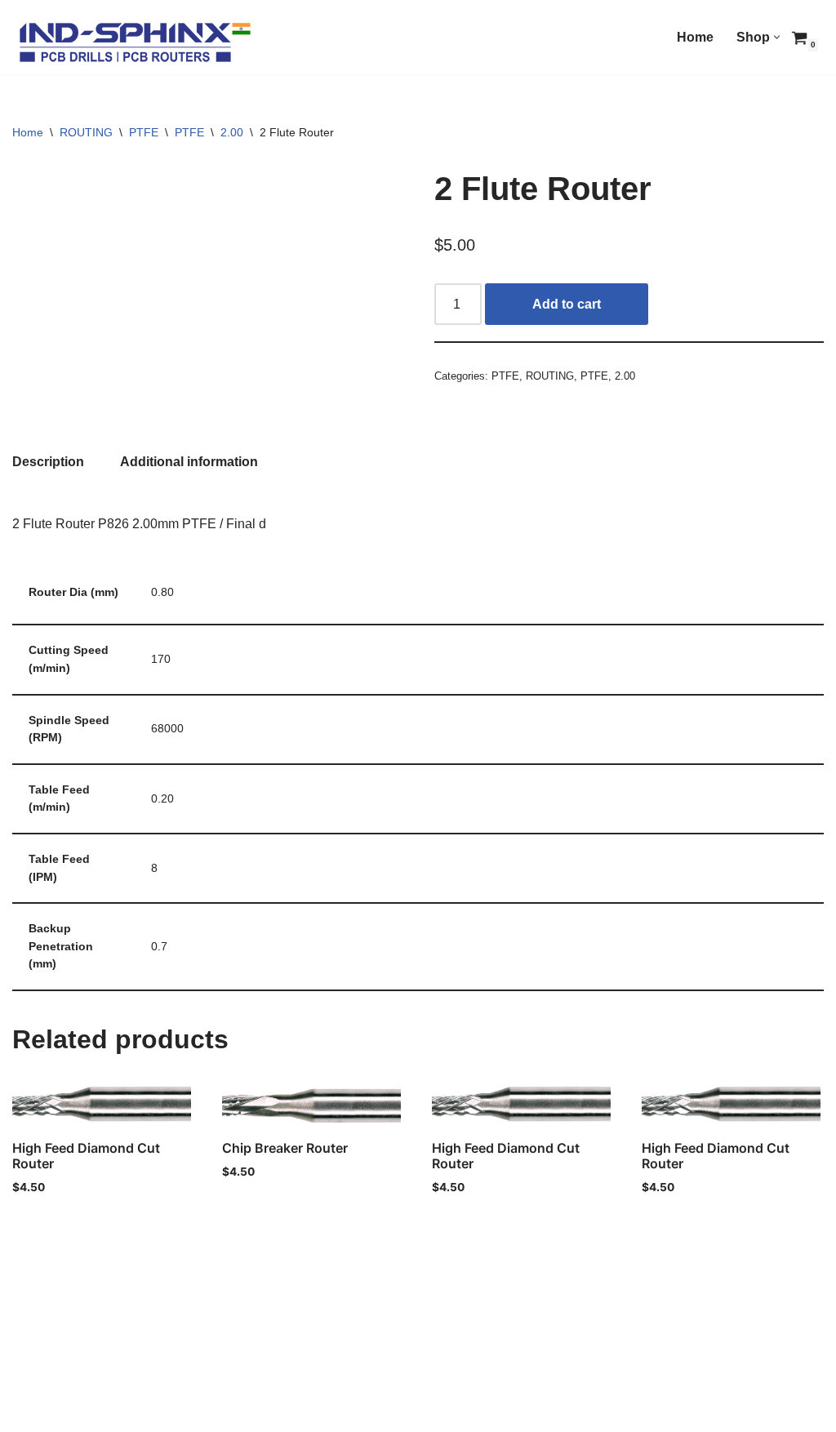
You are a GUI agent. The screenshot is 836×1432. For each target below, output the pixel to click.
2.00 (231, 132)
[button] (777, 37)
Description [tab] (48, 462)
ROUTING (86, 132)
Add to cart (566, 304)
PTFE (143, 132)
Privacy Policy (57, 1396)
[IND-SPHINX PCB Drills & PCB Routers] (134, 41)
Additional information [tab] (189, 462)
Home (695, 37)
